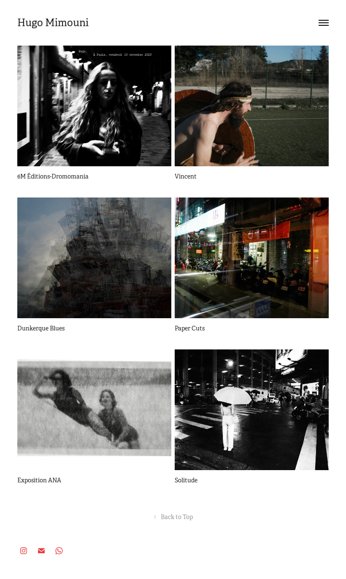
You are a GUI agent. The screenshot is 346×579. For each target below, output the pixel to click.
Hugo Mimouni (54, 22)
